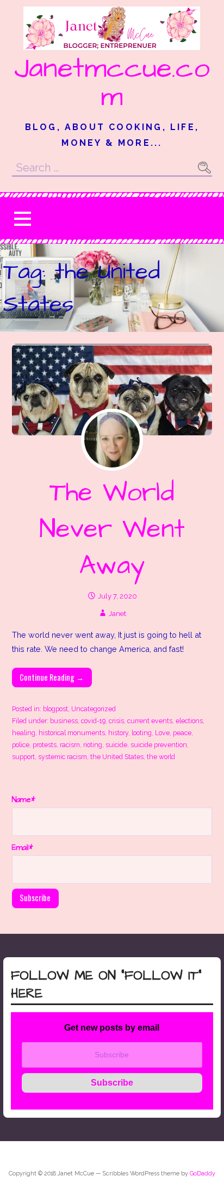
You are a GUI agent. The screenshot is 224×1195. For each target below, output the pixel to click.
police (20, 745)
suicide (116, 745)
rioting (92, 745)
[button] (22, 218)
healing (23, 733)
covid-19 (93, 721)
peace (182, 733)
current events (149, 721)
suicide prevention (158, 745)
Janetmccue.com (112, 82)
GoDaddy (202, 1173)
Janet (117, 613)
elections (189, 721)
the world (161, 757)
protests (45, 745)
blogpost (55, 709)
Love (162, 733)
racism (70, 745)
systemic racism (62, 757)
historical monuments (72, 733)
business (64, 721)
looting (142, 733)
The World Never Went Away (112, 529)
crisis (116, 721)
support (23, 757)
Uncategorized (93, 709)
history (118, 733)
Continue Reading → (52, 677)
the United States (117, 757)
